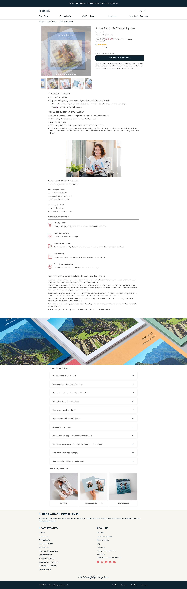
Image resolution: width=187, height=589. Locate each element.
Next (89, 51)
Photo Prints (44, 16)
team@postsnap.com (47, 521)
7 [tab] (68, 74)
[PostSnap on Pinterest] (114, 562)
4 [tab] (62, 74)
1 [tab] (56, 74)
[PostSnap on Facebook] (98, 562)
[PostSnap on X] (106, 562)
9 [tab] (72, 74)
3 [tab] (60, 74)
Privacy (124, 585)
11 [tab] (75, 74)
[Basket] (145, 11)
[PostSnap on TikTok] (110, 562)
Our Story (100, 532)
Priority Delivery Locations (106, 551)
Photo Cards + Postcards (138, 16)
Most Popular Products (47, 566)
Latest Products (45, 569)
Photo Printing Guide (104, 536)
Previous (43, 51)
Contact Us (101, 547)
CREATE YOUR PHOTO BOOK (119, 58)
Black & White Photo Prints (49, 562)
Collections (101, 554)
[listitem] (47, 83)
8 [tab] (70, 74)
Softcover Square (66, 21)
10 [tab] (74, 74)
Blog (98, 544)
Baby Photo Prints (46, 555)
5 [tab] (64, 74)
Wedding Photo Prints (47, 558)
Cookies (134, 585)
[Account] (140, 11)
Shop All (42, 532)
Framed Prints (65, 16)
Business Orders (103, 540)
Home (41, 21)
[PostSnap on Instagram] (102, 562)
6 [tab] (66, 74)
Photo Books (112, 16)
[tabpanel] (66, 51)
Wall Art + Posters (89, 16)
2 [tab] (58, 74)
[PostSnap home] (44, 11)
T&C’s (114, 585)
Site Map (144, 585)
